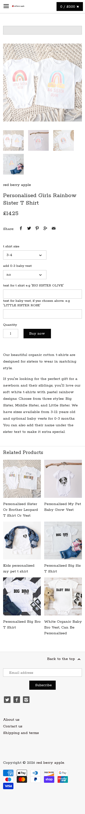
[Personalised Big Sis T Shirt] (63, 540)
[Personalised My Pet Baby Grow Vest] (63, 479)
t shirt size (11, 246)
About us (11, 719)
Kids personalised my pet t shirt (18, 568)
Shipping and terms (21, 733)
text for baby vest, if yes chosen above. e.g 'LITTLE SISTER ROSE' (36, 303)
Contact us (12, 726)
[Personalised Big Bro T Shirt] (22, 596)
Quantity (10, 325)
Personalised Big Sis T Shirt (62, 568)
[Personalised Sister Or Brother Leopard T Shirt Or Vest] (22, 479)
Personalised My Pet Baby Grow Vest (62, 507)
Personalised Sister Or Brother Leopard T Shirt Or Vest (20, 510)
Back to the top (61, 659)
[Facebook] (16, 699)
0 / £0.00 (68, 6)
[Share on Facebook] (21, 229)
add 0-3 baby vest (17, 266)
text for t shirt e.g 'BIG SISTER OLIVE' (33, 285)
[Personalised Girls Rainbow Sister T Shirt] (42, 82)
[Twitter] (7, 699)
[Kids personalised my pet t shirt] (22, 540)
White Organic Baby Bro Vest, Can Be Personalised (63, 627)
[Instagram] (26, 699)
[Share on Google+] (45, 229)
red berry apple (17, 185)
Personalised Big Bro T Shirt (22, 624)
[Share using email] (53, 229)
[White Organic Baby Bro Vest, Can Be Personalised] (63, 596)
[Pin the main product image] (37, 229)
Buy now (37, 333)
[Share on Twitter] (29, 229)
